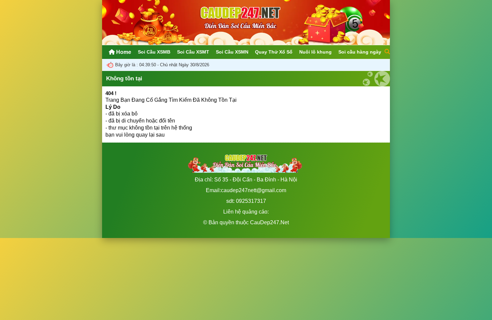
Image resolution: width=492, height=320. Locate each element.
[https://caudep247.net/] (246, 43)
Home (123, 52)
